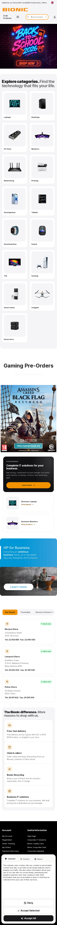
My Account (7, 836)
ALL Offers (42, 3)
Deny (30, 903)
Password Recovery (10, 851)
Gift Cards (22, 3)
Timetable (25, 612)
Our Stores (10, 612)
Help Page (31, 836)
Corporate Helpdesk (35, 851)
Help (4, 3)
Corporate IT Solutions (36, 840)
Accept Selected (30, 910)
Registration (7, 840)
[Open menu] (18, 17)
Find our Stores (12, 3)
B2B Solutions (32, 3)
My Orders (6, 847)
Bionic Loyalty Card (35, 843)
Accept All (30, 918)
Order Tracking (8, 843)
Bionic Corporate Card (36, 847)
